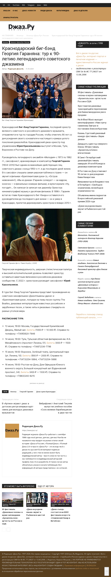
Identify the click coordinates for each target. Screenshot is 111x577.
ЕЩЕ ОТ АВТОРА (46, 486)
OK (9, 5)
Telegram (31, 5)
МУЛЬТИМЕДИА (63, 10)
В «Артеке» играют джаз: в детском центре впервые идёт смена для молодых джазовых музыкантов (17, 408)
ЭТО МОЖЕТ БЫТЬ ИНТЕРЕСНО (19, 486)
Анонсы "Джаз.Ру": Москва (9, 505)
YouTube (16, 5)
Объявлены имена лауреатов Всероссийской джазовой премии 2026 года (92, 198)
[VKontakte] (29, 473)
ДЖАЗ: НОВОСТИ (29, 10)
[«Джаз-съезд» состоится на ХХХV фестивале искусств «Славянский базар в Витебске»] (61, 499)
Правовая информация (75, 565)
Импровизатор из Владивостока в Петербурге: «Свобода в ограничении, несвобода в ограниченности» (93, 186)
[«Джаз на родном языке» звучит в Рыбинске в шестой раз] (37, 499)
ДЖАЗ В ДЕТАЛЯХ (81, 10)
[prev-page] (4, 529)
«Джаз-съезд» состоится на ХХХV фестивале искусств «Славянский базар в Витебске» (60, 515)
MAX (45, 5)
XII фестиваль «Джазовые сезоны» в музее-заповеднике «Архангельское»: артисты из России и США (92, 97)
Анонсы (20, 35)
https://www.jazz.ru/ (29, 430)
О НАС (15, 10)
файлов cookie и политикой (87, 568)
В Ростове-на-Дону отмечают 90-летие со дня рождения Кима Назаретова (92, 174)
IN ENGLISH (91, 565)
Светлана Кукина (86, 247)
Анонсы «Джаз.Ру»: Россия (37, 35)
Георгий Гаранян (26, 391)
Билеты (31, 329)
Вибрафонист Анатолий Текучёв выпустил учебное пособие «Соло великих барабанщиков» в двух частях (55, 408)
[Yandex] (35, 473)
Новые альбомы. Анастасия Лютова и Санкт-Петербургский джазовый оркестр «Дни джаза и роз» (92, 266)
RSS (23, 5)
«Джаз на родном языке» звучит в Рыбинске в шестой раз (91, 209)
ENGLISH (6, 10)
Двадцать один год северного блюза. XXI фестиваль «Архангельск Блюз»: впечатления (92, 148)
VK (4, 5)
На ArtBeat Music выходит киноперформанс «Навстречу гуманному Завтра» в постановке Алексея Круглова (92, 124)
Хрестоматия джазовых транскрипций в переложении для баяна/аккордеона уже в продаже (92, 110)
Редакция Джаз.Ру (15, 69)
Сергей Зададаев (85, 297)
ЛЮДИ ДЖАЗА (46, 10)
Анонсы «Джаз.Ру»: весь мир (60, 505)
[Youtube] (40, 473)
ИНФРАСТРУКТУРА (10, 17)
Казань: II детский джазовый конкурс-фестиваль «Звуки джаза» (91, 136)
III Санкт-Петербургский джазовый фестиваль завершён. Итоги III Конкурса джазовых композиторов (91, 162)
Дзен (39, 5)
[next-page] (8, 529)
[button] (105, 10)
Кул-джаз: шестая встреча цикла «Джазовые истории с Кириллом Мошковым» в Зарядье (89, 284)
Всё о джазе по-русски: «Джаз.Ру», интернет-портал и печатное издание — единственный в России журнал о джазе (92, 59)
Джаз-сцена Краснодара (45, 391)
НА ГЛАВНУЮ (7, 35)
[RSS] (24, 473)
